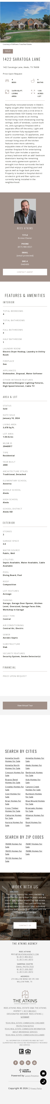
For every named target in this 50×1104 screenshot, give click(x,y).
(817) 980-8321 (25, 247)
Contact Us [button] (25, 925)
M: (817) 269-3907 (25, 969)
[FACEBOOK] (15, 1062)
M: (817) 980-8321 (25, 957)
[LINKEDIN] (28, 1062)
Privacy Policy (36, 1088)
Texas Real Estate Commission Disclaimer (25, 1035)
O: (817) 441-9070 (25, 959)
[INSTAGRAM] (22, 1062)
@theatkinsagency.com (27, 954)
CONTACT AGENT (25, 272)
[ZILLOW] (34, 1062)
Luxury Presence (32, 1076)
